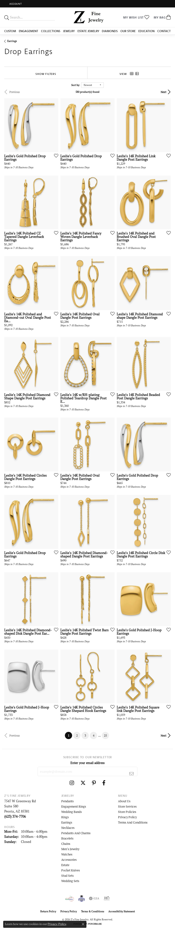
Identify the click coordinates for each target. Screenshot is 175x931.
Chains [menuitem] (65, 844)
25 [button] (105, 735)
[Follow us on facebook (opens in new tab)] (104, 782)
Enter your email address (87, 763)
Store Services (127, 806)
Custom (10, 31)
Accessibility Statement (121, 911)
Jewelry (69, 31)
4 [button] (93, 735)
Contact (164, 31)
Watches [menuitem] (66, 854)
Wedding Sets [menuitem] (70, 881)
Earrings (12, 41)
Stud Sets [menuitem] (67, 876)
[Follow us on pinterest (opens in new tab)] (94, 782)
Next (163, 92)
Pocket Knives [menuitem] (70, 870)
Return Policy (48, 911)
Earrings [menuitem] (66, 822)
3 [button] (85, 735)
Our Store (128, 31)
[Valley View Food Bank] (69, 898)
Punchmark (95, 923)
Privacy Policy (127, 817)
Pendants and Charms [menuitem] (75, 833)
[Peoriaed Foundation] (81, 898)
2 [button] (77, 735)
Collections (50, 31)
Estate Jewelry (88, 31)
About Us (124, 801)
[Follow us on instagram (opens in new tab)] (71, 782)
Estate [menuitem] (65, 865)
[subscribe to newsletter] (131, 773)
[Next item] (53, 125)
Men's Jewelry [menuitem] (70, 849)
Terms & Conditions (92, 911)
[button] (15, 3)
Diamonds (110, 31)
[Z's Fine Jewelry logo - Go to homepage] (88, 17)
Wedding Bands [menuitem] (71, 812)
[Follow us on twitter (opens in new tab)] (83, 782)
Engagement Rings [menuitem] (73, 806)
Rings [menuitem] (65, 817)
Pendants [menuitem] (67, 801)
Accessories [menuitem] (69, 860)
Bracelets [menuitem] (67, 838)
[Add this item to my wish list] (54, 155)
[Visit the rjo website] (107, 898)
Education (146, 31)
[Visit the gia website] (94, 898)
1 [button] (70, 735)
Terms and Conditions (132, 822)
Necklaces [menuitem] (67, 828)
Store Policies (127, 812)
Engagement (28, 31)
